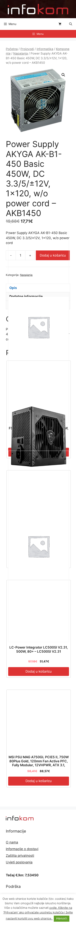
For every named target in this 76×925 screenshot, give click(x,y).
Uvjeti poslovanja (19, 862)
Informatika (45, 49)
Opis (13, 288)
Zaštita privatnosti (20, 856)
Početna (12, 49)
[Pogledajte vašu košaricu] (60, 24)
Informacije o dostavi (22, 849)
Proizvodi (27, 49)
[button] (70, 24)
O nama (12, 842)
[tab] (38, 288)
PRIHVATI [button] (61, 918)
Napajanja (20, 53)
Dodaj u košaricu (39, 781)
